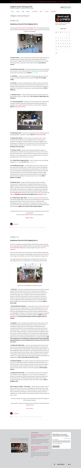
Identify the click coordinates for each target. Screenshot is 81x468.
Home (12, 11)
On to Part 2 (29, 408)
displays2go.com (32, 162)
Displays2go (34, 72)
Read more (38, 443)
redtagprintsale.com (18, 192)
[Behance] (63, 464)
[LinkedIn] (61, 464)
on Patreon (65, 23)
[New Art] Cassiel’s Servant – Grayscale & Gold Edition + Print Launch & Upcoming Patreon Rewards (39, 448)
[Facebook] (54, 464)
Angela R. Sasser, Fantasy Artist (21, 7)
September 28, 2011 (14, 20)
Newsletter (53, 11)
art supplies (21, 227)
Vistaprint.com (42, 194)
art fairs (16, 227)
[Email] (68, 464)
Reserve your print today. (47, 1)
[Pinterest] (62, 464)
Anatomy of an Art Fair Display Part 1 (26, 28)
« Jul (56, 53)
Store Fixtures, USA (19, 106)
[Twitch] (60, 464)
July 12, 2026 (33, 437)
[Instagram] (57, 464)
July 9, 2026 (33, 450)
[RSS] (70, 464)
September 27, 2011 (14, 237)
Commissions (35, 11)
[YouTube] (58, 464)
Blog (23, 11)
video (26, 294)
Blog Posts (26, 227)
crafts (31, 227)
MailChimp (60, 443)
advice (12, 227)
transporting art (42, 227)
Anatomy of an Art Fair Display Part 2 (24, 24)
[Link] (56, 464)
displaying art (35, 227)
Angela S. (16, 224)
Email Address (56, 439)
